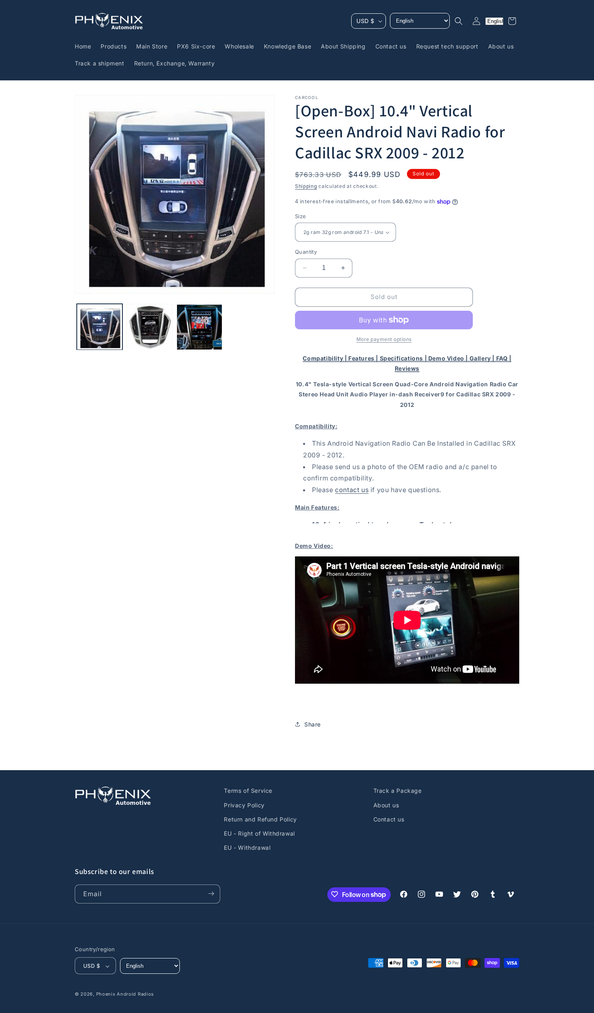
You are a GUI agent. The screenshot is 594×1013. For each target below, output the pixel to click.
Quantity (306, 252)
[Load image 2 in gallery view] (149, 327)
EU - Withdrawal (247, 847)
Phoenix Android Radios (125, 994)
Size (300, 216)
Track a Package (397, 790)
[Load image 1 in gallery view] (99, 327)
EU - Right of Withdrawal (259, 833)
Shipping (306, 186)
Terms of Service (248, 790)
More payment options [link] (384, 339)
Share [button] (312, 724)
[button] (459, 21)
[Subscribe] (211, 893)
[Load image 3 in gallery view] (199, 327)
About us (386, 804)
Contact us (388, 818)
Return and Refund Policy (260, 818)
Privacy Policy (244, 804)
